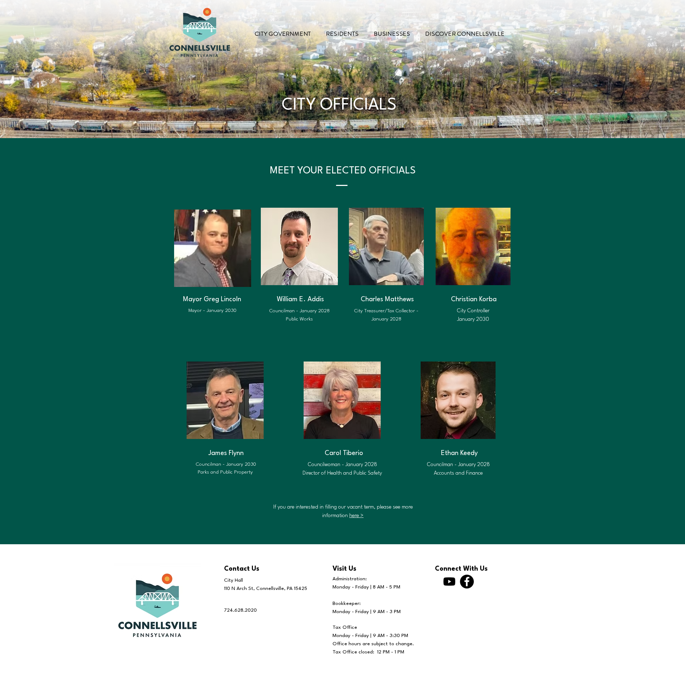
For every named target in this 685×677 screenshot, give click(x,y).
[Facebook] (467, 581)
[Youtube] (449, 581)
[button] (283, 33)
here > (356, 516)
